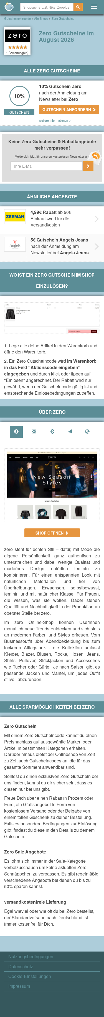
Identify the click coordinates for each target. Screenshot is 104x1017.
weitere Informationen (54, 120)
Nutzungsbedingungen (30, 957)
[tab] (16, 432)
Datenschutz (20, 967)
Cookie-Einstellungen (29, 976)
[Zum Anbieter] (52, 485)
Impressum (19, 986)
